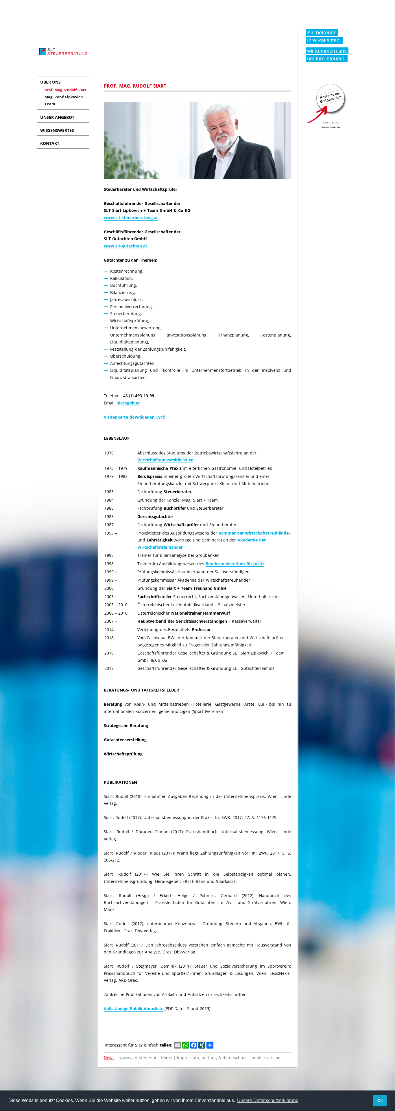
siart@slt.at (128, 403)
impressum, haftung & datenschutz (211, 1057)
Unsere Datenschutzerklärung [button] (267, 1100)
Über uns (50, 82)
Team (50, 103)
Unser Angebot (57, 117)
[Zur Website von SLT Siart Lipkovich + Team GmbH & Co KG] (63, 56)
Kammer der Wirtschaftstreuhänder (254, 533)
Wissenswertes (57, 130)
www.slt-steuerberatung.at (131, 217)
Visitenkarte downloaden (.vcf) (134, 417)
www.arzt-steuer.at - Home (145, 1057)
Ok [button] (380, 1100)
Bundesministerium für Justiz (235, 563)
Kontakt (49, 143)
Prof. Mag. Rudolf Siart (65, 90)
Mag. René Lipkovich (64, 96)
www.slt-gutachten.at (125, 246)
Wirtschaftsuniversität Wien (165, 460)
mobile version (266, 1057)
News (109, 1057)
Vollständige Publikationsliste (133, 1008)
